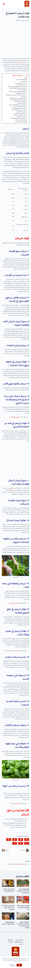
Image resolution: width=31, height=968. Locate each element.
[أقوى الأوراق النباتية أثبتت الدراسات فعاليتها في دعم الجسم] (23, 883)
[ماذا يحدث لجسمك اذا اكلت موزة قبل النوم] (8, 883)
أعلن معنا (10, 940)
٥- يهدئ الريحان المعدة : (22, 90)
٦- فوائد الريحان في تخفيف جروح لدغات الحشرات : (17, 91)
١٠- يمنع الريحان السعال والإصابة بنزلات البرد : (18, 99)
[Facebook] (26, 839)
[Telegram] (26, 843)
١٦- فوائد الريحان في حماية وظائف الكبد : (19, 110)
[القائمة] (4, 4)
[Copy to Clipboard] (14, 843)
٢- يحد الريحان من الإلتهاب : (21, 85)
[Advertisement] (15, 40)
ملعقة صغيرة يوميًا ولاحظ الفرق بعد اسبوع (8, 923)
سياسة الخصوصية (18, 942)
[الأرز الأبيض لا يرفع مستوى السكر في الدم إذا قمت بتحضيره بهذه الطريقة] (23, 916)
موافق (19, 965)
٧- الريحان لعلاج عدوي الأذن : (21, 93)
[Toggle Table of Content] (26, 75)
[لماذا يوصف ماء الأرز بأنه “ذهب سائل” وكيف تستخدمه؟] (8, 899)
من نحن (21, 944)
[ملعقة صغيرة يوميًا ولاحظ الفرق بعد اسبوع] (8, 916)
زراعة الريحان (17, 803)
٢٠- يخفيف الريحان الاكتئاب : (21, 116)
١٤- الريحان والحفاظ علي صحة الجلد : (20, 106)
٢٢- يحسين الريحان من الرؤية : (21, 120)
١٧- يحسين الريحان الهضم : (21, 111)
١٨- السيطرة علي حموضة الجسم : (20, 113)
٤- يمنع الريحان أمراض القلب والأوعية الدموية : (18, 88)
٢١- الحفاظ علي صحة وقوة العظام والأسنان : (18, 118)
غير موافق (12, 965)
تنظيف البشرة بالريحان (14, 603)
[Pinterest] (14, 839)
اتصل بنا (11, 942)
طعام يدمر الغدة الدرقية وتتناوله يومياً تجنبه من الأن (23, 907)
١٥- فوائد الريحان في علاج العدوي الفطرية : (19, 108)
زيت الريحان (18, 651)
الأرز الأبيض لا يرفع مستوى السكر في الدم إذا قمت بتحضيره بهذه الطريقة (23, 925)
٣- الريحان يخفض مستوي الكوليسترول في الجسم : (17, 86)
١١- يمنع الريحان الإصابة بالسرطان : (20, 101)
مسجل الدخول (18, 864)
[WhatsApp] (20, 843)
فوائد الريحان (24, 81)
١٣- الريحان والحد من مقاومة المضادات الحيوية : (18, 105)
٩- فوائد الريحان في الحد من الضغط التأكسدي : (18, 98)
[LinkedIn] (8, 839)
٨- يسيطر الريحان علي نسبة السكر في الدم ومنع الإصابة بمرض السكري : (16, 95)
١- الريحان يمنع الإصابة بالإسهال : (20, 83)
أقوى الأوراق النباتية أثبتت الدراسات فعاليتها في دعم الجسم (23, 891)
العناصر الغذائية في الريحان (21, 79)
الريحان (20, 62)
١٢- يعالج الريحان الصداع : (22, 103)
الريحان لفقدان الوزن (14, 417)
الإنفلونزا (11, 490)
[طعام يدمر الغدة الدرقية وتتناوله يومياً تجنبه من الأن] (23, 899)
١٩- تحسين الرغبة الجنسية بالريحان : (20, 115)
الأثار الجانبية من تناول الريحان (20, 122)
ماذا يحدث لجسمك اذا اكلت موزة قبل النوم (8, 890)
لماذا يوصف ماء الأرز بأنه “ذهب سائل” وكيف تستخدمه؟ (8, 907)
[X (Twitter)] (20, 839)
